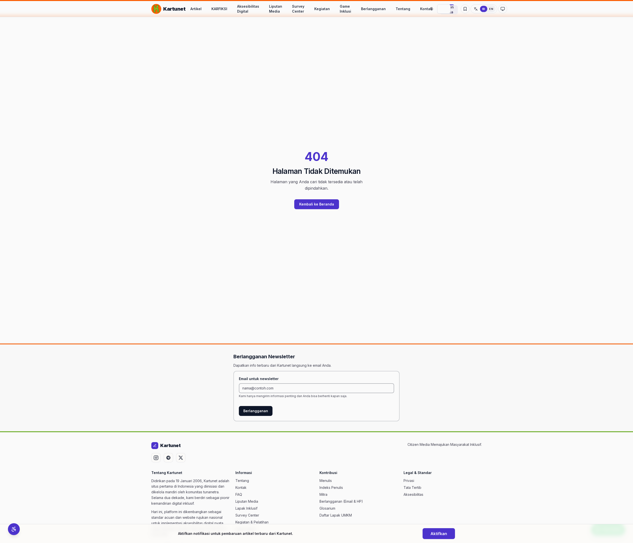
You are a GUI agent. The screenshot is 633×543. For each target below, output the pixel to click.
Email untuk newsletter (259, 379)
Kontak (426, 9)
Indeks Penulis (331, 487)
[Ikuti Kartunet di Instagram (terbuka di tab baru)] (156, 457)
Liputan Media (275, 8)
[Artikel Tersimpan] (465, 8)
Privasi (409, 480)
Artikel (196, 9)
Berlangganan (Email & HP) (341, 501)
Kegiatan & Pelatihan (252, 522)
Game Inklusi (345, 8)
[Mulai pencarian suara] (431, 8)
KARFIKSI (219, 9)
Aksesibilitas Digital (248, 8)
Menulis (325, 480)
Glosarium (327, 508)
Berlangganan (373, 9)
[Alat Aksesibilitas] (14, 529)
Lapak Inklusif (246, 508)
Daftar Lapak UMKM (335, 515)
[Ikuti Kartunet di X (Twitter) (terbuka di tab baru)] (180, 457)
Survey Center (298, 8)
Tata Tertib (412, 487)
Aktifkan (438, 533)
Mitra (323, 494)
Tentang (403, 9)
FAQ (238, 494)
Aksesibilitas (413, 494)
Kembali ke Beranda (316, 204)
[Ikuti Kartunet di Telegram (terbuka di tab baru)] (168, 457)
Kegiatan (322, 9)
